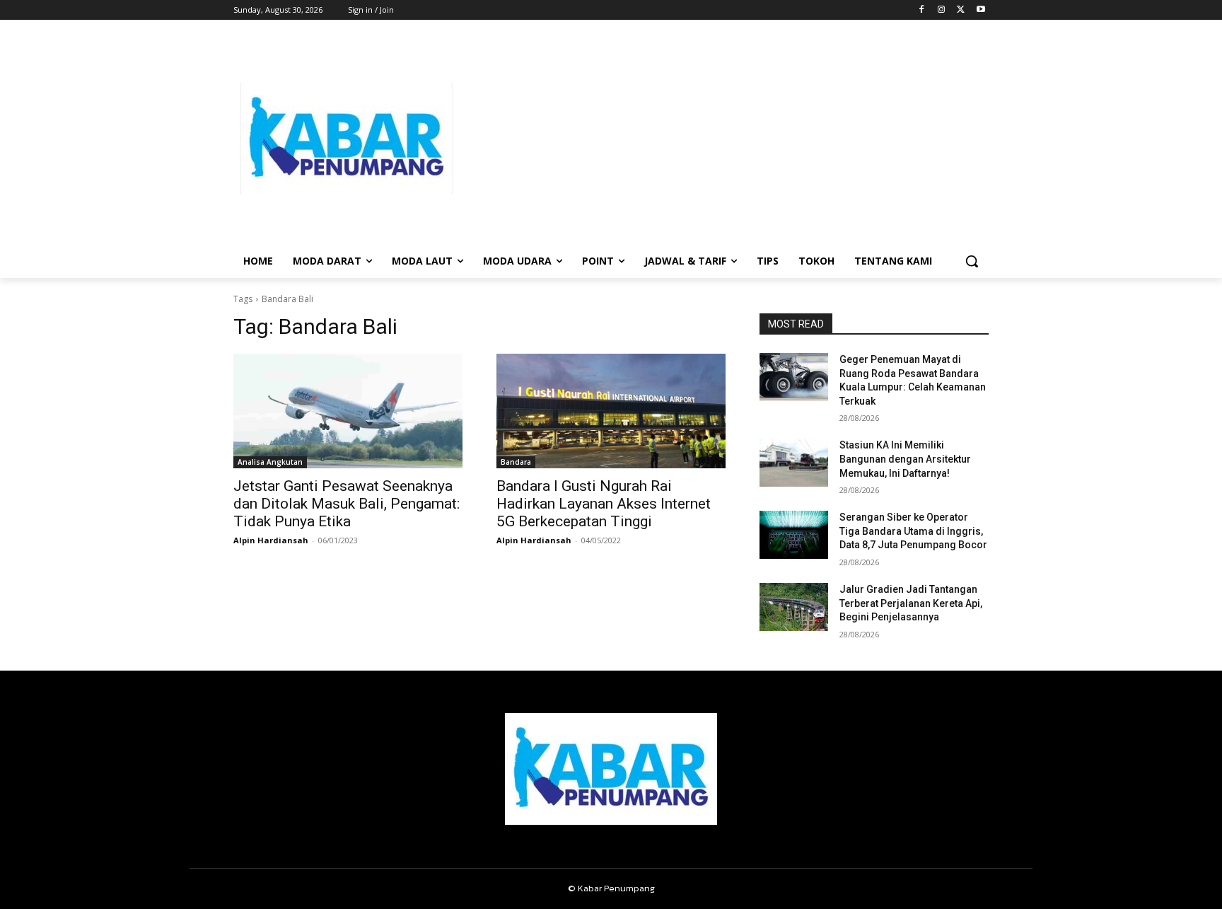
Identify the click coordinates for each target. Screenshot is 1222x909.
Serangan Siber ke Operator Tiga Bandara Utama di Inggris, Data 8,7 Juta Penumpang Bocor (913, 530)
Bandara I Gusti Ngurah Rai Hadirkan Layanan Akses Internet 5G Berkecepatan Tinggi (603, 503)
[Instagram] (941, 10)
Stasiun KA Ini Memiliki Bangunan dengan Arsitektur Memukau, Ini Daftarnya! (905, 458)
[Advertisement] (724, 139)
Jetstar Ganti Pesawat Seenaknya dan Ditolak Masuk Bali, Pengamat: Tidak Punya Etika (346, 503)
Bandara (516, 462)
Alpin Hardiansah (270, 540)
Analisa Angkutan (270, 462)
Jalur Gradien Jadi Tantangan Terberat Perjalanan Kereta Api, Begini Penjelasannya (910, 603)
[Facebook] (922, 10)
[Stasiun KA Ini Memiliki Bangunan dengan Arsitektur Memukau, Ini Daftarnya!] (794, 463)
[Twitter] (961, 10)
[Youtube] (980, 10)
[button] (972, 261)
